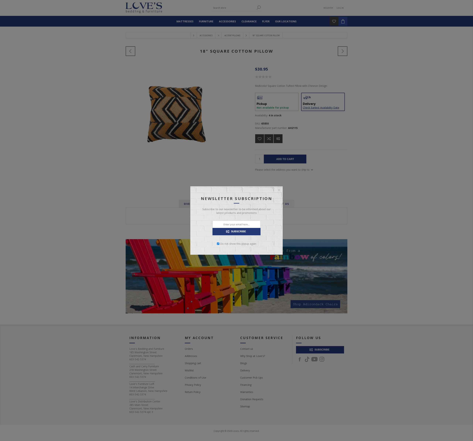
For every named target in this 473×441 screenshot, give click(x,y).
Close (279, 190)
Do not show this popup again (238, 243)
